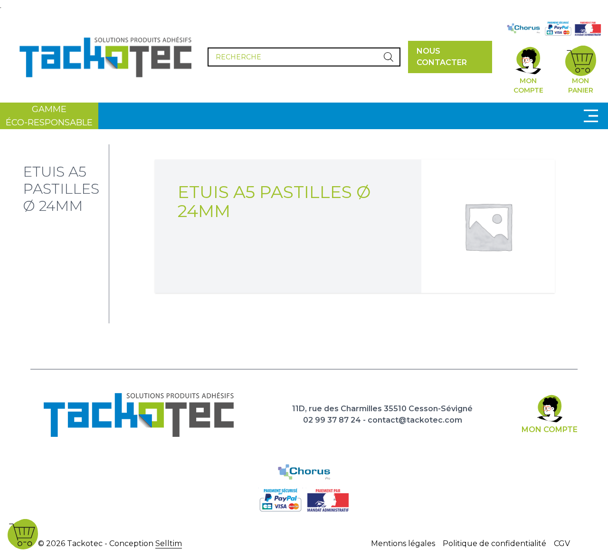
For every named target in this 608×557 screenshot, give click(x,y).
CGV (562, 543)
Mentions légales (403, 543)
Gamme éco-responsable (49, 116)
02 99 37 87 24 (332, 420)
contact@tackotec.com (415, 420)
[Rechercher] (388, 56)
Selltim (168, 543)
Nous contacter (442, 57)
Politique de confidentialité (494, 543)
